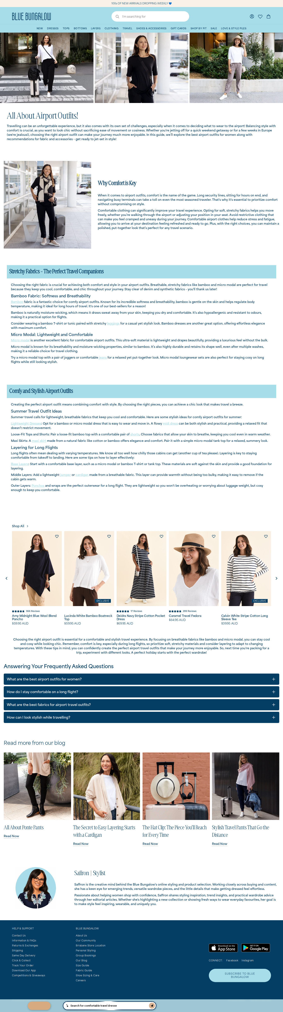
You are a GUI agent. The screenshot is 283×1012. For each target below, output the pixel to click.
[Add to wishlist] (56, 536)
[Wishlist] (260, 16)
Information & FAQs (24, 940)
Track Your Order (23, 965)
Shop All (18, 526)
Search (115, 17)
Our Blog (81, 960)
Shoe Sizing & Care (87, 975)
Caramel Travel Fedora (185, 615)
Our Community (86, 940)
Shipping (17, 950)
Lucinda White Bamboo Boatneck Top (88, 617)
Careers (81, 980)
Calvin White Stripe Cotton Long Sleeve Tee (244, 617)
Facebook (232, 960)
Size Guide (82, 965)
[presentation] (6, 578)
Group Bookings (86, 955)
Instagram (248, 960)
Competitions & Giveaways (28, 975)
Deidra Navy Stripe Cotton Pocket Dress (141, 617)
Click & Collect (21, 960)
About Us (81, 935)
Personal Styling (86, 950)
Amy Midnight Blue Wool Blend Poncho (34, 617)
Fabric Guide (84, 970)
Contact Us (18, 935)
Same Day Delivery (23, 955)
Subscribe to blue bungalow (240, 975)
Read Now (11, 836)
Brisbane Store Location (91, 945)
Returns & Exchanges (25, 945)
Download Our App (24, 970)
